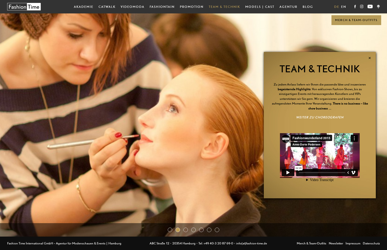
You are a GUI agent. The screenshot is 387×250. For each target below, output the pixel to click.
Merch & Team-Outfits (356, 20)
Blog (308, 7)
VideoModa (132, 7)
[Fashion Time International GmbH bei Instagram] (362, 7)
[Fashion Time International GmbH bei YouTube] (370, 7)
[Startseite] (24, 7)
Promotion (192, 7)
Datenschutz (371, 243)
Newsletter (336, 243)
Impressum (353, 243)
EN (343, 7)
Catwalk (107, 7)
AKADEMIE (83, 7)
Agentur (288, 7)
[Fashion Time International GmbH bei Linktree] (378, 7)
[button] (170, 230)
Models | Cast (259, 7)
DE (336, 7)
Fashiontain (162, 7)
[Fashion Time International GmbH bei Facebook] (355, 7)
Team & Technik (224, 7)
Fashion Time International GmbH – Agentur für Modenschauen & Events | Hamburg (64, 243)
